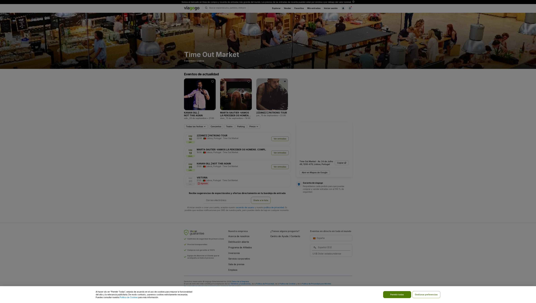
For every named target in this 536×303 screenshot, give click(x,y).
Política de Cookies (129, 297)
